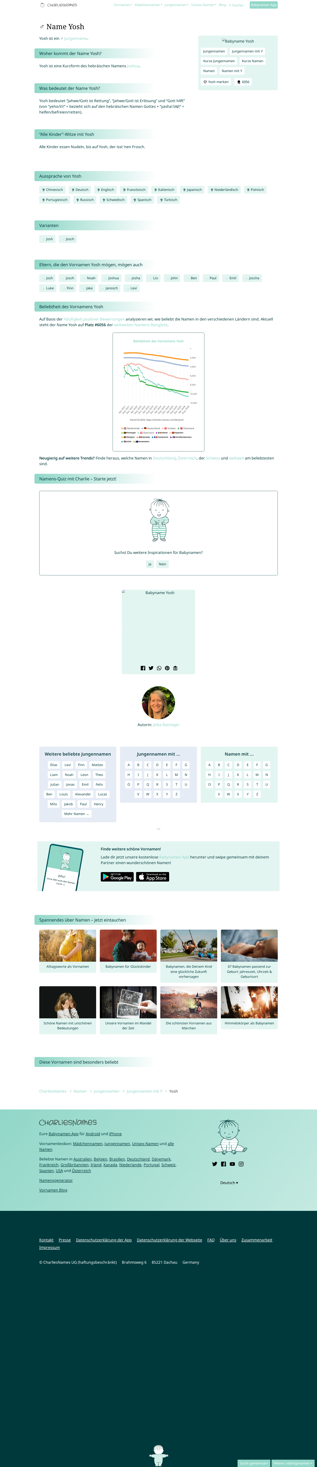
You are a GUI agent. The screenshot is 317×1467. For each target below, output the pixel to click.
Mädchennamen (147, 5)
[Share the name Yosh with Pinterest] (166, 668)
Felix (99, 784)
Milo (53, 804)
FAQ (211, 1239)
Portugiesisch (56, 199)
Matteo (97, 765)
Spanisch (143, 199)
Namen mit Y (232, 71)
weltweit (236, 458)
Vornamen (122, 5)
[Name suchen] (230, 5)
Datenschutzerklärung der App (104, 1239)
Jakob (68, 804)
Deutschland (164, 458)
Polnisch (257, 189)
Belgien (100, 1159)
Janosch (112, 288)
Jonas (70, 784)
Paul (213, 278)
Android (93, 1133)
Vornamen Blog (53, 1190)
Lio (155, 278)
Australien (82, 1159)
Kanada (110, 1164)
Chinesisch (54, 189)
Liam (54, 774)
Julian (54, 784)
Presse (65, 1239)
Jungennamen (175, 5)
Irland (96, 1164)
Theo (99, 774)
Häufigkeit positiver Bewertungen (94, 319)
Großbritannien (75, 1164)
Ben (194, 278)
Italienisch (165, 189)
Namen (209, 71)
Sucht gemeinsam (254, 1463)
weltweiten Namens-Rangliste (140, 324)
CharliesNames (52, 1091)
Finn (70, 288)
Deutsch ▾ (229, 1182)
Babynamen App (264, 5)
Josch (70, 239)
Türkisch (170, 199)
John (174, 278)
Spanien (46, 1170)
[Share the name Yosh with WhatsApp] (158, 668)
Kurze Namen (252, 61)
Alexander (83, 794)
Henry (98, 804)
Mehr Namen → (76, 814)
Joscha (254, 278)
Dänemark (161, 1159)
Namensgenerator (56, 1180)
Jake (89, 288)
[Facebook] (223, 1163)
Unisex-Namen (202, 5)
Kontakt (46, 1239)
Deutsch (81, 189)
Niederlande (130, 1164)
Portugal (151, 1164)
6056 (245, 82)
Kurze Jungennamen (219, 61)
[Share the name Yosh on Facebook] (142, 668)
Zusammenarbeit (256, 1239)
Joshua (133, 65)
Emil (232, 278)
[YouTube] (232, 1163)
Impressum (49, 1247)
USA (59, 1170)
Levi (134, 288)
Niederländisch (226, 189)
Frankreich (49, 1164)
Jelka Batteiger (166, 724)
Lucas (102, 794)
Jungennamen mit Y (247, 51)
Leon (84, 774)
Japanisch (194, 189)
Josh (49, 239)
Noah (91, 278)
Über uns (228, 1239)
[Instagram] (241, 1163)
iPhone (115, 1133)
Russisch (86, 199)
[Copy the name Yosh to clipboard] (174, 668)
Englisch (107, 189)
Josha (136, 278)
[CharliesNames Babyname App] (59, 5)
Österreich (187, 458)
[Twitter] (215, 1163)
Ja (150, 564)
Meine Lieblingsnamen (291, 1463)
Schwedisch (115, 199)
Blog (222, 5)
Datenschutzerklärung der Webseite (169, 1239)
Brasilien (117, 1159)
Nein (162, 564)
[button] (127, 627)
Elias (53, 765)
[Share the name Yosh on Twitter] (150, 668)
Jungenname (75, 38)
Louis (63, 794)
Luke (50, 288)
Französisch (135, 189)
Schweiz (213, 458)
